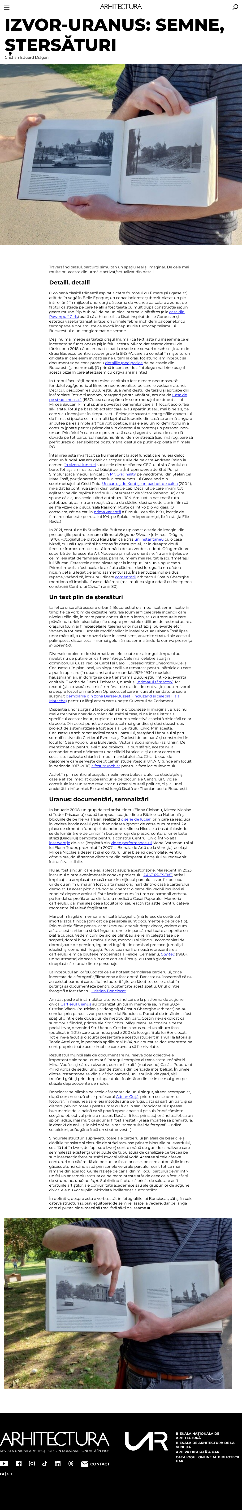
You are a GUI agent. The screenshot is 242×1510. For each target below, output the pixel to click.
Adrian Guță (127, 1096)
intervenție (59, 843)
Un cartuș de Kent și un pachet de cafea (140, 483)
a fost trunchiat (105, 766)
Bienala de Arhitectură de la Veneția (205, 1445)
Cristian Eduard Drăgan (27, 57)
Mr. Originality (123, 474)
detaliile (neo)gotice (124, 363)
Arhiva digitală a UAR (197, 1452)
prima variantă (107, 512)
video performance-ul (131, 843)
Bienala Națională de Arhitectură (197, 1435)
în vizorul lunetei (80, 465)
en (9, 1473)
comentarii (125, 577)
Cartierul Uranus (75, 1004)
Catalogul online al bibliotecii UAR (207, 1459)
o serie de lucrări (136, 819)
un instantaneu (149, 539)
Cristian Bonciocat (108, 991)
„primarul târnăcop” (154, 682)
